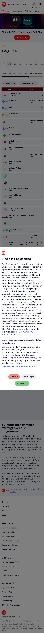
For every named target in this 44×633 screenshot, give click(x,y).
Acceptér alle (22, 383)
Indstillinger (29, 377)
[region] (22, 316)
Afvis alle (14, 377)
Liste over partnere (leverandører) (18, 366)
